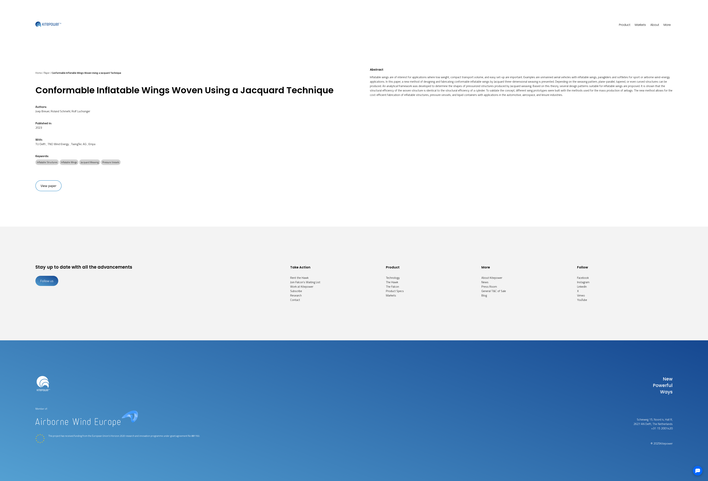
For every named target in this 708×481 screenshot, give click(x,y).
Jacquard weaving (90, 162)
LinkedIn (582, 286)
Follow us (46, 280)
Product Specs (395, 291)
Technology (393, 277)
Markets (640, 25)
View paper (48, 185)
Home (38, 73)
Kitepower (666, 443)
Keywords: (42, 156)
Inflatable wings (69, 162)
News (484, 282)
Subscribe (296, 291)
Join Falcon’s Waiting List (305, 282)
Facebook (583, 277)
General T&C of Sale (493, 291)
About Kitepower (491, 277)
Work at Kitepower (301, 286)
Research (296, 295)
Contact (295, 300)
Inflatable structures (47, 162)
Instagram (583, 282)
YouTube (582, 300)
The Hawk (392, 282)
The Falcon (392, 286)
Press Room (489, 286)
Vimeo (581, 295)
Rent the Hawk (299, 277)
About (654, 25)
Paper (47, 73)
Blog (484, 295)
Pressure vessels (110, 162)
